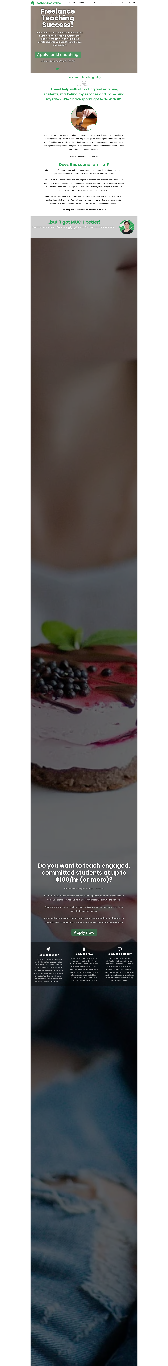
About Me (132, 3)
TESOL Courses (84, 3)
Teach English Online (48, 2)
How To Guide (71, 3)
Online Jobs (98, 3)
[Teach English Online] (33, 3)
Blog (123, 3)
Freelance (112, 3)
